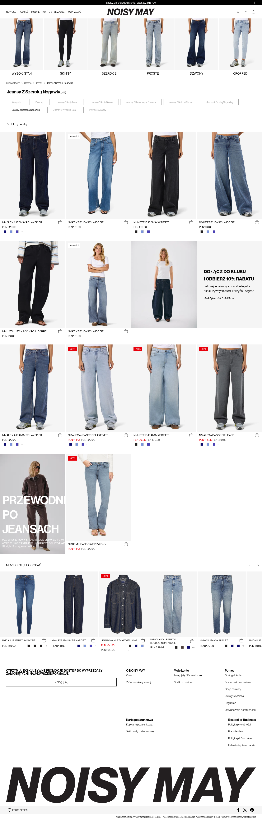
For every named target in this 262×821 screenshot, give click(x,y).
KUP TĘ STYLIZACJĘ (54, 12)
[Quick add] (60, 222)
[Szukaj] (238, 12)
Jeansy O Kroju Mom (67, 102)
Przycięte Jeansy (97, 110)
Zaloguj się (61, 682)
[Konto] (246, 12)
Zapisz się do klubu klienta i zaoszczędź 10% (131, 2)
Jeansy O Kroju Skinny (102, 102)
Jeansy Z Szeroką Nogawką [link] (60, 83)
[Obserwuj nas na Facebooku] (238, 810)
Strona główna (13, 83)
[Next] (258, 565)
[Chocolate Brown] (182, 647)
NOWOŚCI (11, 12)
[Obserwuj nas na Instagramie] (245, 810)
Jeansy (39, 83)
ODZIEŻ (24, 12)
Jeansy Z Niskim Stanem (181, 102)
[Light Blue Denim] (11, 231)
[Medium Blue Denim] (17, 231)
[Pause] (253, 2)
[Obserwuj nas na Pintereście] (252, 810)
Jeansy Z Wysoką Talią (64, 110)
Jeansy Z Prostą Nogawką (220, 102)
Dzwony (39, 102)
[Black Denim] (136, 231)
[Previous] (250, 565)
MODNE (35, 12)
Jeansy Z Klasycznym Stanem (141, 102)
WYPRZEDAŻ (75, 12)
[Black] (28, 646)
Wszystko (17, 102)
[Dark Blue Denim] (5, 231)
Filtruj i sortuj (19, 124)
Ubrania (27, 83)
